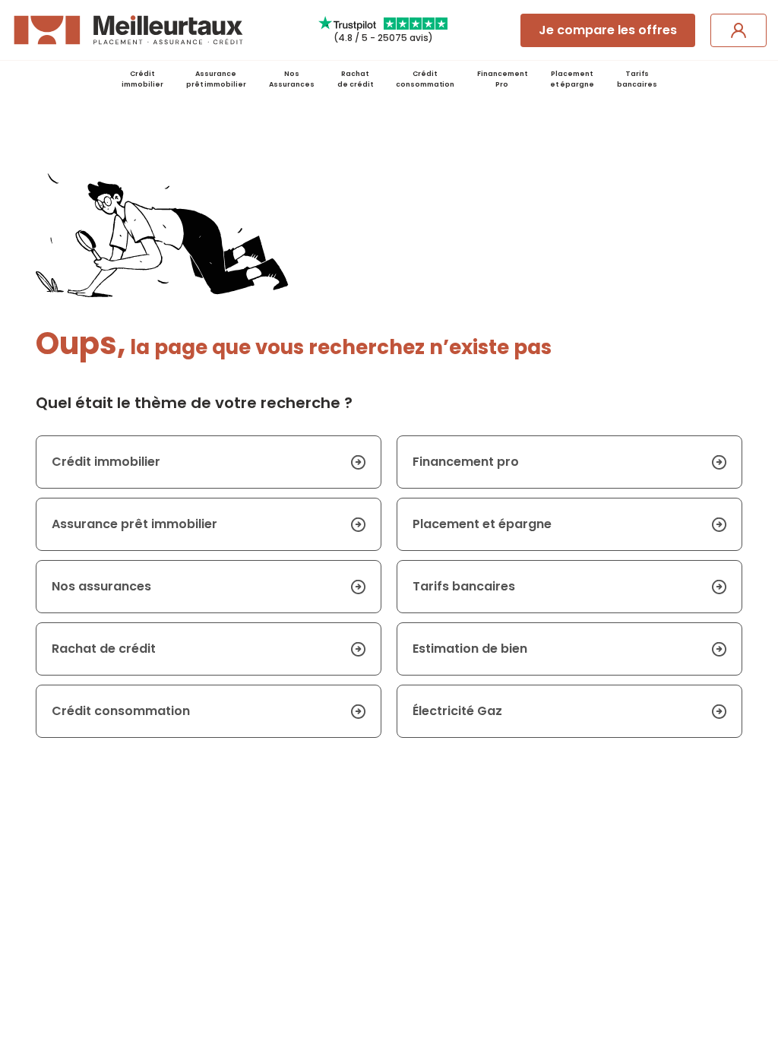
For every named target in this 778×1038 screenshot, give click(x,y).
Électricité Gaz (457, 711)
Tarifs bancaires (637, 79)
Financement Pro (502, 79)
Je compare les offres (608, 30)
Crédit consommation (425, 79)
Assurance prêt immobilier (216, 79)
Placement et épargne (482, 524)
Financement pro (466, 461)
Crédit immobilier (142, 79)
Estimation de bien (470, 648)
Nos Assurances (292, 79)
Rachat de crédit (355, 79)
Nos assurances (101, 586)
